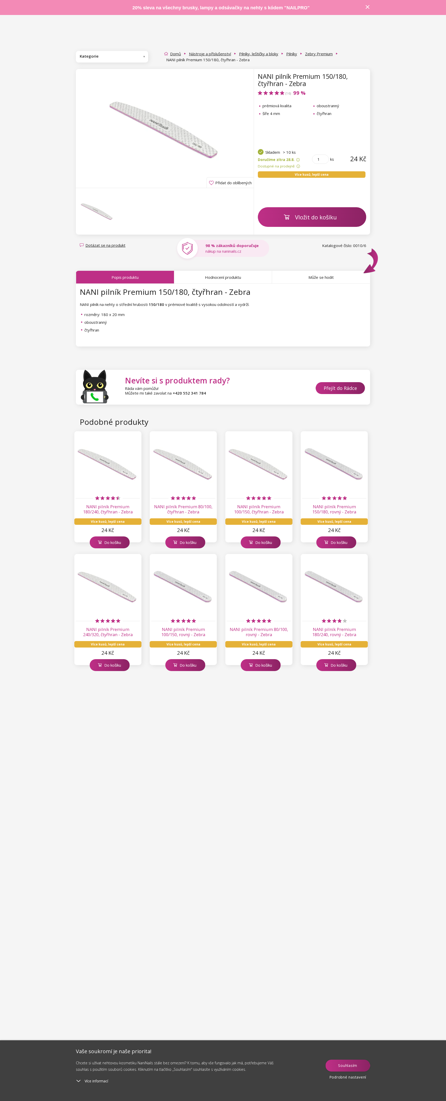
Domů (175, 53)
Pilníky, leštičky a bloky (258, 53)
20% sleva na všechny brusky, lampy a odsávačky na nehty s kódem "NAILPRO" (221, 7)
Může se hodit (321, 277)
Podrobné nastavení (348, 1077)
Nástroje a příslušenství (210, 53)
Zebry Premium (319, 53)
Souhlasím (347, 1065)
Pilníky (291, 53)
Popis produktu (125, 277)
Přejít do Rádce (340, 388)
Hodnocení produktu (223, 277)
